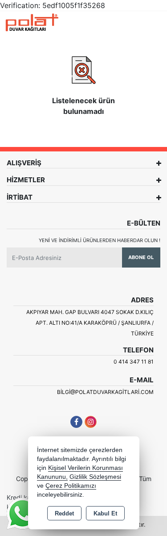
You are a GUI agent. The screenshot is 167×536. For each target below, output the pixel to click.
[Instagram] (91, 422)
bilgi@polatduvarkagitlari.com (105, 392)
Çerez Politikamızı (70, 485)
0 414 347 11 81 (134, 361)
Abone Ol (141, 257)
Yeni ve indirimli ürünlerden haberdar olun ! (99, 240)
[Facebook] (76, 422)
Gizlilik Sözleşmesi (95, 476)
